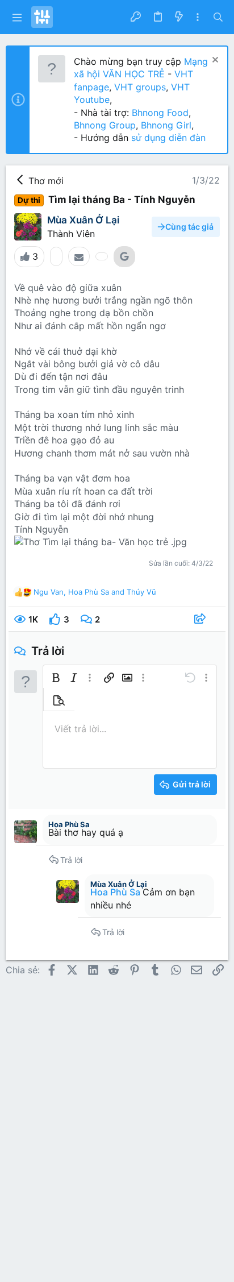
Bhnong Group (105, 125)
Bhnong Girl (166, 125)
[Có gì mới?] (178, 17)
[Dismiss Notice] (214, 61)
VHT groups (140, 87)
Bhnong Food (160, 112)
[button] (17, 17)
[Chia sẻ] (201, 619)
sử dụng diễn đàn (167, 137)
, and (95, 591)
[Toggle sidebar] (197, 17)
